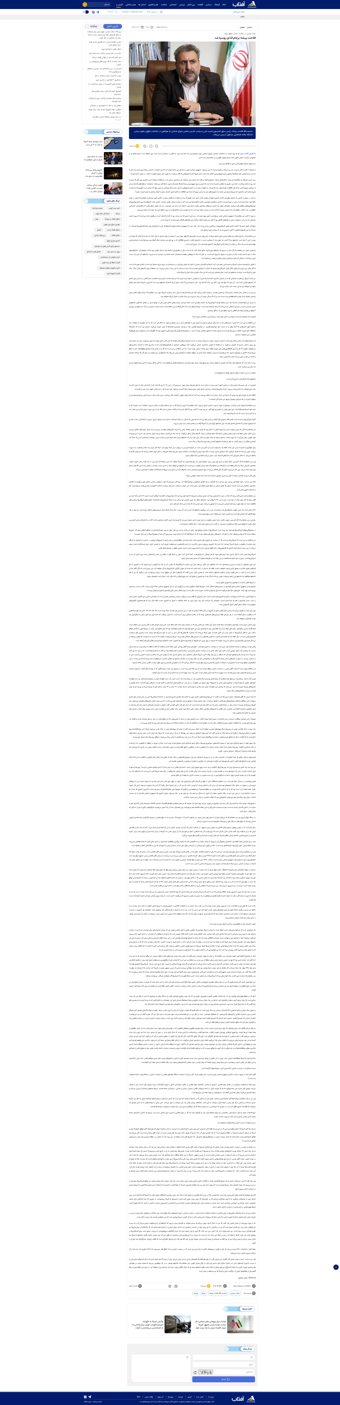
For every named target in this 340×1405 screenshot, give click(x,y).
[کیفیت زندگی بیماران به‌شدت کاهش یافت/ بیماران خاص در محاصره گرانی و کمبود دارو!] (112, 188)
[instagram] (93, 12)
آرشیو (190, 1397)
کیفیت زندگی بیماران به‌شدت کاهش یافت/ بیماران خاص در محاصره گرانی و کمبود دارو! (94, 188)
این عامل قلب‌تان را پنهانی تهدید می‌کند (106, 57)
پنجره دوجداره (97, 208)
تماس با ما (200, 1397)
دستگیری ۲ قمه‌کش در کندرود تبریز (108, 80)
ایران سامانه (87, 1401)
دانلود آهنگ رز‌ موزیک (112, 219)
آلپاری (99, 230)
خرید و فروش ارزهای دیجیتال (109, 268)
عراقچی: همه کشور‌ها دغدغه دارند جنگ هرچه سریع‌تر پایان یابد (105, 111)
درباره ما (211, 1397)
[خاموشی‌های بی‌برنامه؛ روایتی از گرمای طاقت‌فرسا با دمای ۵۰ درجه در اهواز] (112, 173)
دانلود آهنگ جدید (113, 230)
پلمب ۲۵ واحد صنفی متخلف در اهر (107, 76)
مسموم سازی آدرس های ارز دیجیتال (107, 246)
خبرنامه (180, 1397)
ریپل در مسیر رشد (113, 251)
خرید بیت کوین (114, 208)
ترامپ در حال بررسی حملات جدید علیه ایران (105, 53)
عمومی (242, 27)
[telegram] (97, 12)
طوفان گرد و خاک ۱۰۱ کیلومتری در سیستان (105, 105)
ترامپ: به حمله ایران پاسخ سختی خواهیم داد (93, 158)
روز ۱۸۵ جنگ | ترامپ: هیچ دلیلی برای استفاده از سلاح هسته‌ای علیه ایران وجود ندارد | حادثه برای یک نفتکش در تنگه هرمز (104, 35)
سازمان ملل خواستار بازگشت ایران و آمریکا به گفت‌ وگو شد (104, 100)
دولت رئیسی (235, 1293)
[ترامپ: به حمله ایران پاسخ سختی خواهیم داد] (112, 158)
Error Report (217, 1286)
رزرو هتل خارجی (99, 235)
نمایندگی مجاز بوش (102, 213)
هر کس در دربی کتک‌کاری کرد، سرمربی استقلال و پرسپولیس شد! (104, 70)
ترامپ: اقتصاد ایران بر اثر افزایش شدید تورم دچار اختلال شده (105, 43)
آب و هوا (160, 1397)
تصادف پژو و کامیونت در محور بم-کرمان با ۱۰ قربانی (104, 85)
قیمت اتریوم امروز (113, 273)
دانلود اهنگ (116, 235)
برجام (204, 1293)
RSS (138, 1397)
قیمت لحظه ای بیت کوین (111, 262)
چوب (96, 219)
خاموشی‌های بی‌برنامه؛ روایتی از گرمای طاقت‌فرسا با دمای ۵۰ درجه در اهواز (94, 173)
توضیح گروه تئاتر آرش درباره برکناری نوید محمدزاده (106, 93)
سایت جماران (243, 1278)
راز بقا (118, 213)
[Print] (169, 1286)
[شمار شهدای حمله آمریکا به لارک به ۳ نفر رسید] (112, 143)
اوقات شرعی (149, 1397)
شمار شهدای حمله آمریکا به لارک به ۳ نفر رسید (93, 143)
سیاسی (249, 27)
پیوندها (170, 1397)
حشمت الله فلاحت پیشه (218, 1293)
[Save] (175, 1286)
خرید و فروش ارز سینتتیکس (110, 257)
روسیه (196, 1293)
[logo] (245, 4)
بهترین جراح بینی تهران (112, 224)
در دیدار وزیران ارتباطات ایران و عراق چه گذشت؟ (107, 118)
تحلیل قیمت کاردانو (94, 251)
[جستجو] (85, 4)
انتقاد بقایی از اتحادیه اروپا (111, 49)
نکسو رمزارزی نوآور (113, 241)
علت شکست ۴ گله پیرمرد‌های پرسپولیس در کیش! (105, 63)
